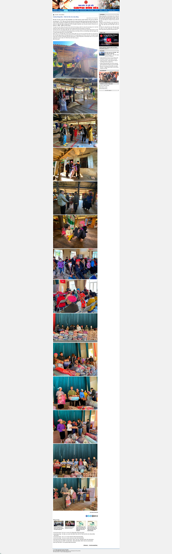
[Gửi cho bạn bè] (91, 516)
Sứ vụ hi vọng (90, 10)
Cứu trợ (96, 10)
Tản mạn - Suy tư (112, 10)
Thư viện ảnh (103, 70)
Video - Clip (102, 32)
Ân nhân (105, 10)
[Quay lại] (85, 545)
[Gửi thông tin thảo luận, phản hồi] (95, 516)
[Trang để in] (93, 516)
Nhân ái (100, 10)
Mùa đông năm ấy (103, 88)
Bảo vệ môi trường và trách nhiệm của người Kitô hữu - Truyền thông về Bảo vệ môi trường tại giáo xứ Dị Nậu (109, 67)
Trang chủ (55, 10)
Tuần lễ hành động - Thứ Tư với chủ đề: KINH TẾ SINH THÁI (66, 536)
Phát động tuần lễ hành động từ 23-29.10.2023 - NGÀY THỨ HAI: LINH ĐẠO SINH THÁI (71, 539)
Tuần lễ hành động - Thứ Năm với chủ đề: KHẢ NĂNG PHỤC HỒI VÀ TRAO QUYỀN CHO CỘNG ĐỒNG (74, 534)
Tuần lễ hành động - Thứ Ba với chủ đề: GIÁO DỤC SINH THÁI (66, 538)
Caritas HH (61, 10)
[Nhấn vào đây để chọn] (93, 545)
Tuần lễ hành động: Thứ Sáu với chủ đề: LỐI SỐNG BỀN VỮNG (66, 532)
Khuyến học (71, 10)
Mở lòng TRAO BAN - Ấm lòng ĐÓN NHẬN (62, 542)
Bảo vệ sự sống (83, 10)
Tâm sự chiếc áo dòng (104, 85)
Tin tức (65, 10)
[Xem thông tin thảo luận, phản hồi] (97, 516)
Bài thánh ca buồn (103, 86)
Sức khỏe (77, 10)
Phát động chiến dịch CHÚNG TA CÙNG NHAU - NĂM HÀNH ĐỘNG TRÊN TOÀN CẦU (71, 540)
